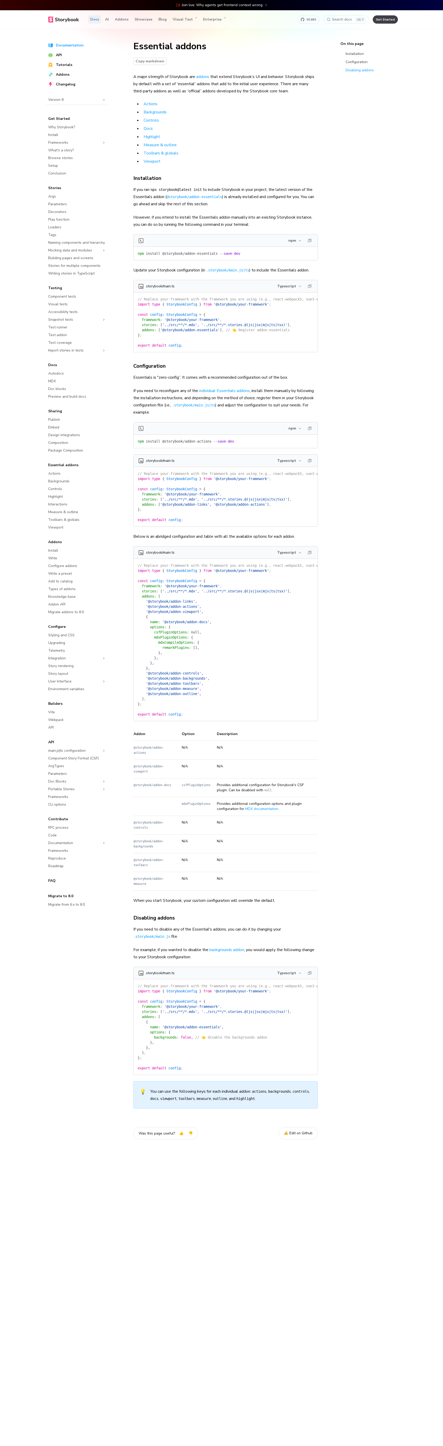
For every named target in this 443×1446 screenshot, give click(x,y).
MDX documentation (261, 808)
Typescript (286, 286)
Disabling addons (154, 917)
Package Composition (65, 450)
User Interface (60, 681)
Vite (51, 712)
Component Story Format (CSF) (73, 758)
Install (53, 134)
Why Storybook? (61, 127)
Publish (54, 419)
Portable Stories (61, 789)
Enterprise (212, 19)
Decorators (57, 211)
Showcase (143, 19)
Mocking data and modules (70, 250)
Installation (147, 178)
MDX (52, 381)
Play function (58, 219)
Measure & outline (63, 512)
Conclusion (57, 173)
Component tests (62, 296)
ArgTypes (56, 766)
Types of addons (62, 589)
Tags (52, 234)
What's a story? (61, 150)
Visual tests (58, 304)
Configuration (149, 366)
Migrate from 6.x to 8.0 (66, 904)
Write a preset (60, 573)
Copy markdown (150, 61)
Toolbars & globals (63, 519)
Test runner (57, 327)
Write (52, 558)
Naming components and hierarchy (76, 242)
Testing (55, 288)
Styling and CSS (61, 635)
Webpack (56, 719)
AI (107, 19)
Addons (121, 19)
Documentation (70, 45)
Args (52, 196)
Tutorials (64, 64)
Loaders (54, 227)
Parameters (57, 204)
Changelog (65, 84)
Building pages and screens (70, 258)
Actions (54, 473)
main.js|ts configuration (67, 750)
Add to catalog (60, 581)
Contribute (58, 819)
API (59, 55)
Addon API (56, 604)
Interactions (57, 504)
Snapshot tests (60, 319)
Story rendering (61, 665)
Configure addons (62, 565)
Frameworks (58, 142)
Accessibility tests (63, 311)
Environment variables (66, 689)
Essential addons (63, 465)
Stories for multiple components (74, 265)
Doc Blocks (57, 781)
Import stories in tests (66, 350)
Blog (162, 19)
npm (292, 240)
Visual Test (183, 19)
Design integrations (64, 435)
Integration (57, 658)
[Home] (63, 19)
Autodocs (56, 373)
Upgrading (56, 642)
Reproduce (57, 858)
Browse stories (60, 157)
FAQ (52, 880)
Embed (53, 427)
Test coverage (60, 342)
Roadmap (56, 866)
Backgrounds (58, 481)
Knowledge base (62, 596)
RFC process (58, 827)
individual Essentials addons (224, 391)
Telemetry (56, 650)
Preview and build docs (67, 396)
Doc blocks (57, 388)
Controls (55, 488)
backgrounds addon (226, 950)
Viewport (55, 527)
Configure (57, 626)
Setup (53, 165)
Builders (55, 703)
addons (202, 77)
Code (52, 835)
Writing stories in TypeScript (71, 273)
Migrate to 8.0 (60, 896)
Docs (94, 19)
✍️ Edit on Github (298, 1133)
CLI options (57, 804)
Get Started (59, 118)
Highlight (55, 496)
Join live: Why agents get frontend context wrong (222, 5)
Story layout (58, 673)
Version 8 (56, 99)
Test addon (57, 335)
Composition (58, 442)
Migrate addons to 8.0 (66, 612)
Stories (54, 187)
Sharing (55, 411)
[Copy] (310, 241)
